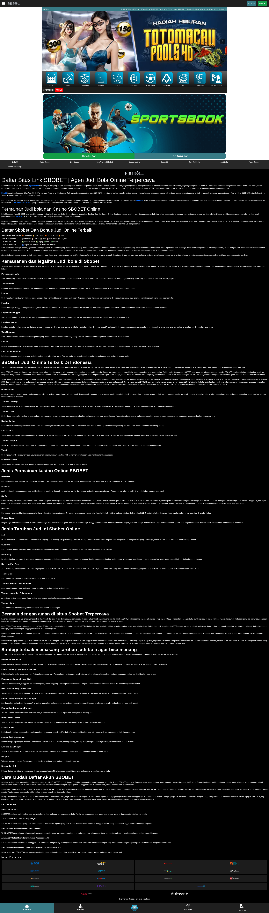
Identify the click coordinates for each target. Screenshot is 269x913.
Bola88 (4, 193)
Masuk (262, 4)
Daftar (251, 4)
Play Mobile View (88, 156)
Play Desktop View (180, 156)
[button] (46, 41)
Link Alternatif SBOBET (22, 203)
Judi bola (139, 200)
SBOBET (19, 217)
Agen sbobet (34, 186)
